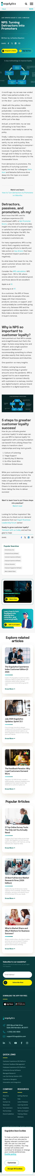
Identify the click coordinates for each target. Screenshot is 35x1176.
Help (19, 1099)
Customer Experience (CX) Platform (14, 1061)
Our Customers (8, 1108)
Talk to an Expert (23, 1111)
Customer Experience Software (12, 557)
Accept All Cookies (15, 1169)
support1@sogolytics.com (16, 1036)
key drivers (18, 251)
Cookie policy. (10, 1154)
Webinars (21, 1117)
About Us (6, 1096)
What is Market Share (10, 571)
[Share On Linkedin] (16, 44)
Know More (9, 689)
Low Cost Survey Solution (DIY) (12, 1076)
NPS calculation (19, 271)
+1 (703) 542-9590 (13, 1032)
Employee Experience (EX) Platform (14, 1067)
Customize (12, 1163)
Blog (4, 1099)
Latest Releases (23, 1102)
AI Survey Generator (10, 564)
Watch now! (17, 506)
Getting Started (23, 1096)
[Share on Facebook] (8, 44)
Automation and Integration (12, 1082)
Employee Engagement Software (13, 568)
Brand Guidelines (8, 1114)
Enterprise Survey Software (11, 553)
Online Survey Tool (9, 550)
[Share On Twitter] (12, 44)
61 (11, 284)
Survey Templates (23, 1108)
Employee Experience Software (12, 560)
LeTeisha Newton (17, 38)
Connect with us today (11, 530)
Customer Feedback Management (14, 1064)
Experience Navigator (10, 1079)
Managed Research (9, 1073)
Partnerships (7, 1111)
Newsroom (6, 1105)
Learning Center (23, 1105)
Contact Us (6, 1102)
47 (15, 289)
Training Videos (22, 1114)
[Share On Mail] (19, 44)
